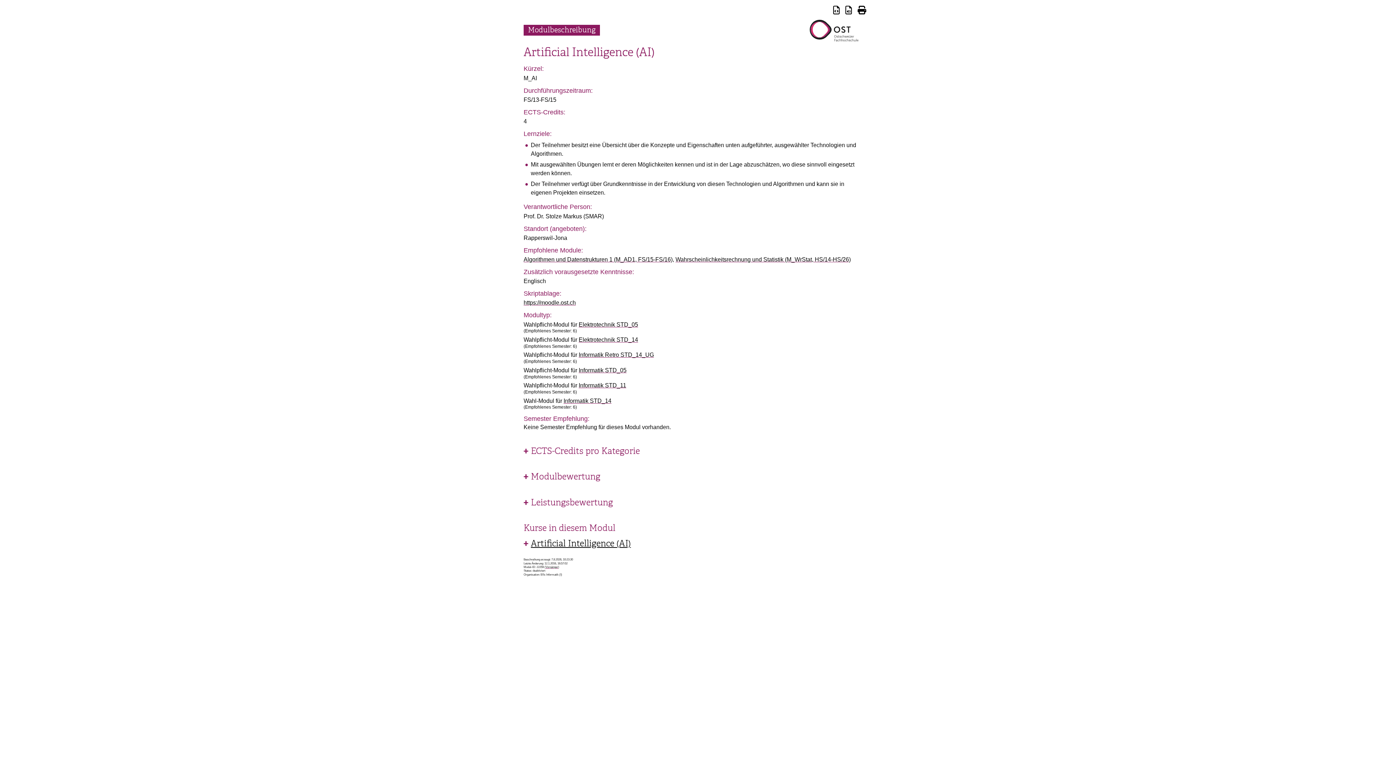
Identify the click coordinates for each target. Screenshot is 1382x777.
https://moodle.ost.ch (550, 303)
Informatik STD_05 (603, 370)
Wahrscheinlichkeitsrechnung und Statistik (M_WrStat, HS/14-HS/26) (763, 259)
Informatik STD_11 (602, 385)
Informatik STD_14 (587, 401)
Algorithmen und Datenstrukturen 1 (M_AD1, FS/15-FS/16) (598, 259)
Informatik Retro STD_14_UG (616, 355)
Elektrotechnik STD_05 (608, 325)
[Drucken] (862, 11)
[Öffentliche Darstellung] (849, 11)
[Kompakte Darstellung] (836, 11)
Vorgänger (552, 567)
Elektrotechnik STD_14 (608, 340)
